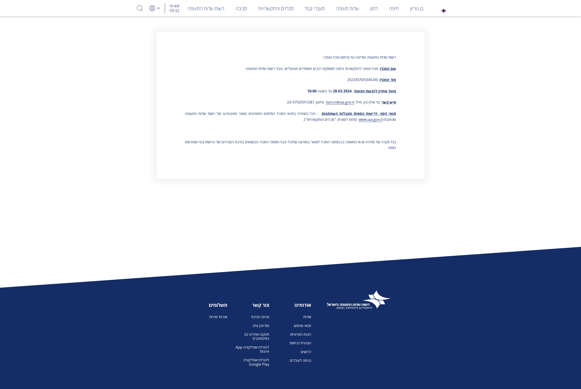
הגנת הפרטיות (300, 334)
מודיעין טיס (261, 325)
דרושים (306, 351)
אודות (307, 316)
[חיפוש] (140, 8)
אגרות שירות (218, 316)
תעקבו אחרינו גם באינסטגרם (256, 336)
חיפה (394, 8)
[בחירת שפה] (154, 8)
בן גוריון (416, 8)
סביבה (241, 8)
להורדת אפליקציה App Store (252, 349)
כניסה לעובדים (300, 360)
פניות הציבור (260, 316)
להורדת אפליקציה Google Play (256, 362)
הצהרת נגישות (300, 342)
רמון (374, 8)
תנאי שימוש (302, 325)
